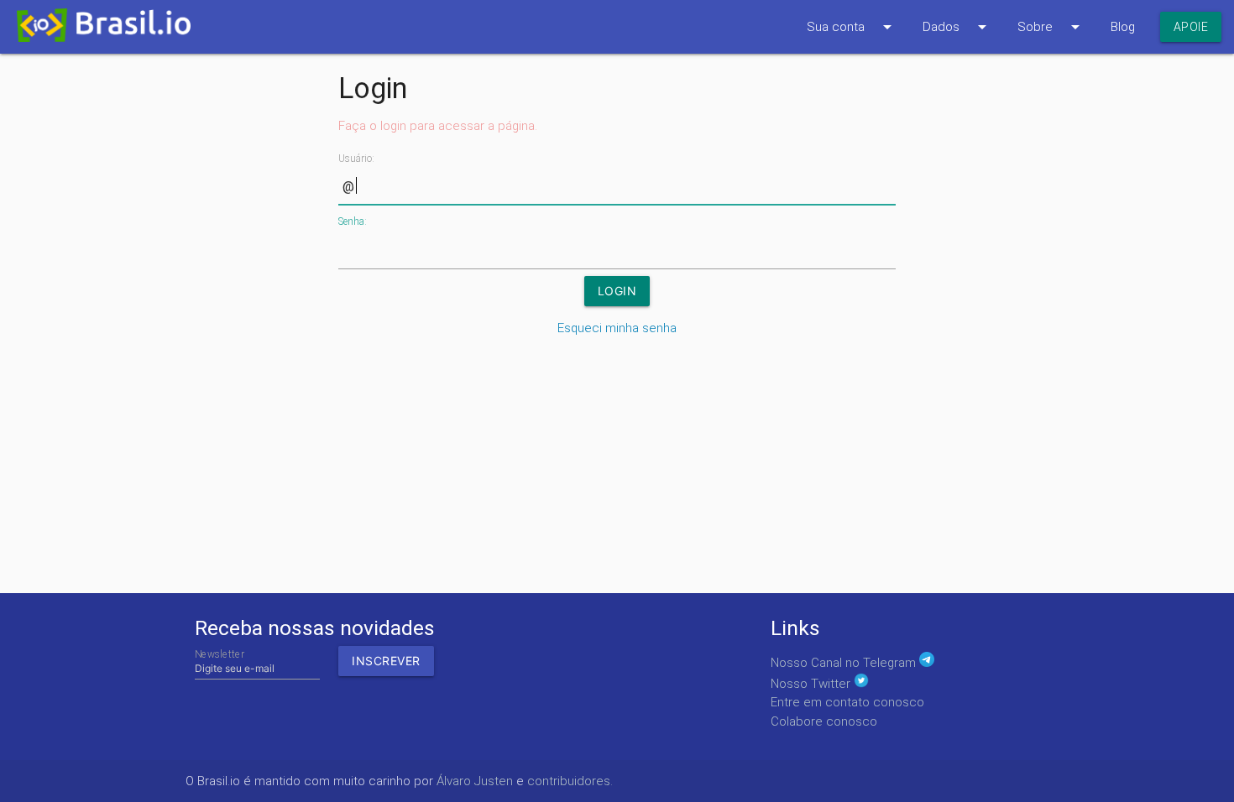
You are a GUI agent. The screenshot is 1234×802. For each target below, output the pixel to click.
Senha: (352, 221)
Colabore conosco (824, 721)
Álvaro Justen (475, 781)
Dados (957, 27)
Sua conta (852, 27)
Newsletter (219, 653)
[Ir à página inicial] (95, 30)
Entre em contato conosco (847, 702)
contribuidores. (570, 781)
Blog (1123, 26)
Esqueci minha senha (617, 328)
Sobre (1051, 27)
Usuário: (356, 158)
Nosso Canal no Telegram (845, 662)
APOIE (1191, 27)
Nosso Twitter (812, 683)
